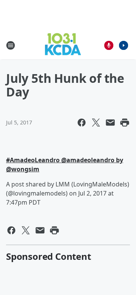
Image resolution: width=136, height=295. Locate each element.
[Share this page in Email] (110, 122)
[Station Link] (63, 45)
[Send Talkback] (108, 45)
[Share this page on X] (96, 122)
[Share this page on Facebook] (81, 122)
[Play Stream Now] (123, 45)
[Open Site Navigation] (10, 45)
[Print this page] (124, 122)
